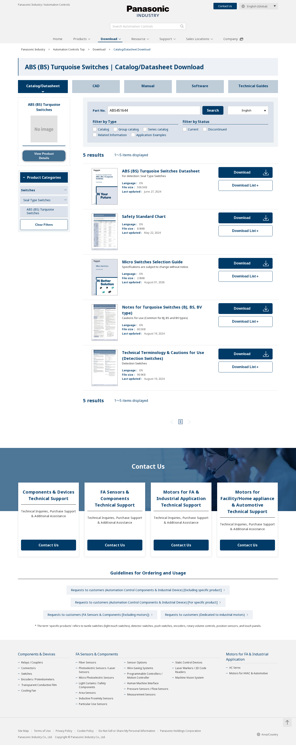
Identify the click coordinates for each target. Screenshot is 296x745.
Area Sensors (87, 693)
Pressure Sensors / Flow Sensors (147, 689)
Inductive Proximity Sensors (96, 698)
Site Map (23, 731)
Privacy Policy (64, 731)
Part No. (99, 110)
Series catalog (158, 129)
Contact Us (225, 6)
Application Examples (151, 135)
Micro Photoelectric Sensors (96, 677)
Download (109, 39)
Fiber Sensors (87, 662)
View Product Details (44, 156)
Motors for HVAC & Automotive (248, 673)
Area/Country (270, 734)
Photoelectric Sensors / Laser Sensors (97, 670)
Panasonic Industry (33, 49)
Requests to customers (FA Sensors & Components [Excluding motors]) (98, 615)
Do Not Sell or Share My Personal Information (127, 731)
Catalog (103, 129)
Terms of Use (42, 731)
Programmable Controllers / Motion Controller (144, 675)
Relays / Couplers (32, 662)
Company (230, 39)
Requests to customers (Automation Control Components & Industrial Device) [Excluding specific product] (146, 590)
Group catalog (129, 129)
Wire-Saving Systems (140, 668)
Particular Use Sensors (93, 704)
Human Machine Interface (143, 683)
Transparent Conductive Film (39, 685)
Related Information (112, 135)
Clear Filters (44, 224)
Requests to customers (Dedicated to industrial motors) (205, 615)
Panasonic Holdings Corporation (180, 731)
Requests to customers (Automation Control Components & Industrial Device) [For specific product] (146, 602)
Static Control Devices (188, 662)
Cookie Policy (85, 731)
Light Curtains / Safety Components (92, 685)
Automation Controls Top (69, 49)
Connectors (28, 668)
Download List (245, 185)
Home (57, 39)
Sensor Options (137, 662)
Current (193, 129)
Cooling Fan (28, 690)
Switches (26, 674)
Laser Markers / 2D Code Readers (190, 670)
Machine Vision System (189, 677)
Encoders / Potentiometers (37, 679)
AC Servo (235, 667)
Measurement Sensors (141, 694)
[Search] (182, 26)
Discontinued (217, 129)
